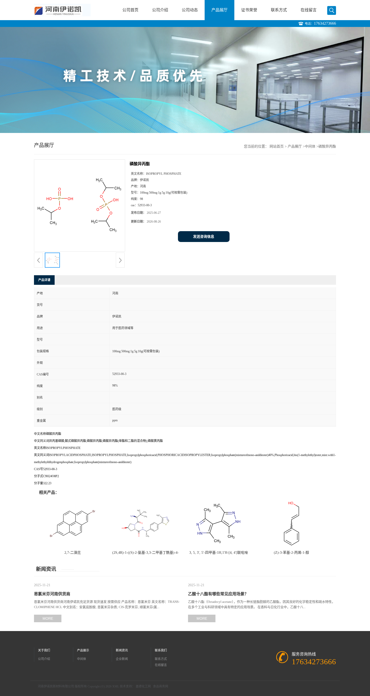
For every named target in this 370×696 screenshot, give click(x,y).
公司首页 (130, 10)
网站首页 (277, 146)
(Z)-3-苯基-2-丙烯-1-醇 (291, 552)
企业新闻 (122, 659)
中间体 (310, 146)
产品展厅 (219, 10)
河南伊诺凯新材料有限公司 (56, 686)
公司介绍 (160, 10)
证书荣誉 (249, 10)
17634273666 (325, 23)
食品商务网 (160, 686)
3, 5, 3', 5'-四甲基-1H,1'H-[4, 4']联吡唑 (218, 552)
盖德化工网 (143, 686)
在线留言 (309, 10)
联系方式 (279, 10)
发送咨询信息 (203, 236)
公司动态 (190, 10)
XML (115, 686)
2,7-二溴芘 (72, 552)
